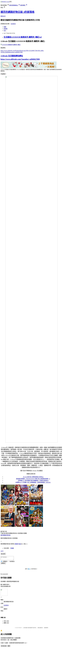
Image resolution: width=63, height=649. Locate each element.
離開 (9, 646)
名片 (5, 30)
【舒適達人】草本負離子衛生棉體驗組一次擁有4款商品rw (33, 480)
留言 (20, 544)
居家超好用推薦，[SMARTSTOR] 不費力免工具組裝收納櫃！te (33, 478)
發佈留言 (3, 563)
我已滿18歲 (3, 646)
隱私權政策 (40, 627)
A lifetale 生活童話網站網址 (12, 56)
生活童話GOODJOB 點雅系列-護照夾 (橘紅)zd (23, 37)
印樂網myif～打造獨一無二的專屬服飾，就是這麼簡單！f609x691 (33, 482)
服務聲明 (46, 627)
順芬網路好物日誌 (5, 535)
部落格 (5, 28)
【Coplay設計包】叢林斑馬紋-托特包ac (33, 477)
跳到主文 (3, 16)
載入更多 (3, 553)
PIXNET (20, 627)
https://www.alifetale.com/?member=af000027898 (20, 59)
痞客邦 (16, 544)
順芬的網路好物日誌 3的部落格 (17, 12)
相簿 (5, 27)
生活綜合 (13, 23)
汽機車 (12, 548)
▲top (2, 551)
